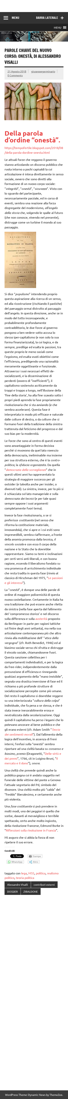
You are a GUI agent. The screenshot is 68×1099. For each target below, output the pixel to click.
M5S (31, 873)
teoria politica (25, 877)
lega (24, 873)
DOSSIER (12, 891)
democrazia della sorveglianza (26, 470)
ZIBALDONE (30, 891)
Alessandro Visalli (17, 884)
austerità (41, 618)
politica (41, 873)
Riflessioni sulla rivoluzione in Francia (31, 830)
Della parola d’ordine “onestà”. (32, 136)
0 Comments (15, 75)
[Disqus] (34, 947)
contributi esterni (44, 884)
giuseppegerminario (43, 71)
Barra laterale (47, 18)
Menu (15, 18)
